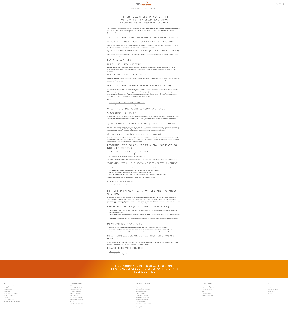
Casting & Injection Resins (76, 303)
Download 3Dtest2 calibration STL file (118, 187)
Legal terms (271, 286)
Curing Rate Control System (143, 297)
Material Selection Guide (76, 288)
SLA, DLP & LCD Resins (75, 291)
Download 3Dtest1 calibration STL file (118, 185)
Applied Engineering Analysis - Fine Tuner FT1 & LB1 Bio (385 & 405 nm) (127, 103)
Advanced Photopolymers (76, 297)
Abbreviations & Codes (208, 295)
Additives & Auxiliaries (114, 252)
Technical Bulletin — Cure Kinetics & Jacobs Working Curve (124, 105)
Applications (139, 286)
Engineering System (141, 288)
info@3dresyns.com (143, 244)
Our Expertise (7, 291)
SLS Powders (73, 307)
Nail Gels (72, 301)
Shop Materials (135, 8)
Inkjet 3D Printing (74, 295)
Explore (145, 8)
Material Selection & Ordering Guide (118, 254)
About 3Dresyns (8, 288)
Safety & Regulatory (207, 293)
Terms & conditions (273, 289)
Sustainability (7, 297)
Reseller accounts (272, 288)
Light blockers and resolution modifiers (132, 56)
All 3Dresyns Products (75, 286)
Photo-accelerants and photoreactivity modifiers (142, 47)
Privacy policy (271, 291)
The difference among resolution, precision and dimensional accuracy (159, 159)
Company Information (9, 286)
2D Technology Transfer (142, 295)
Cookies (270, 293)
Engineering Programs (141, 291)
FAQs (203, 291)
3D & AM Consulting (141, 293)
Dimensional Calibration (142, 299)
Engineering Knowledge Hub (143, 289)
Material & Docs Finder (75, 289)
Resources (138, 305)
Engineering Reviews (141, 301)
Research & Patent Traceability (12, 301)
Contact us (153, 8)
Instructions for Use (207, 289)
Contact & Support (207, 286)
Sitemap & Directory (141, 307)
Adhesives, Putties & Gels (76, 299)
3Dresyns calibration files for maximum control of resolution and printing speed (134, 177)
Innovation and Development (11, 293)
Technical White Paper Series (143, 303)
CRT (110, 172)
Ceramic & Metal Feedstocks (77, 305)
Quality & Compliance (9, 295)
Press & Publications (9, 299)
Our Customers (8, 289)
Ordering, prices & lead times (209, 288)
